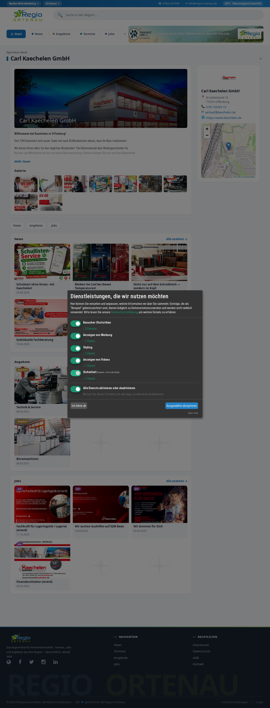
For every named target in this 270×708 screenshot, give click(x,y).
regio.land (193, 413)
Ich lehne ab (79, 405)
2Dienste (90, 328)
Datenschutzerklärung (124, 312)
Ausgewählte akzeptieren (181, 405)
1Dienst (89, 341)
